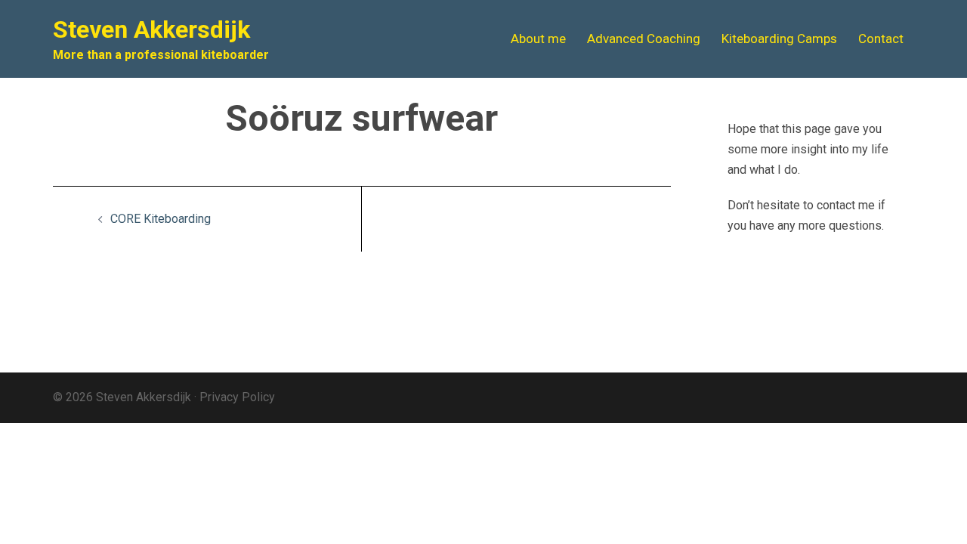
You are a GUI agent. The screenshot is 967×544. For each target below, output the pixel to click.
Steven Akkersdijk (151, 29)
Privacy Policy (237, 397)
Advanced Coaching (643, 38)
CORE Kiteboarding (160, 219)
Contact (881, 38)
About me (538, 38)
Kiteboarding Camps (779, 38)
